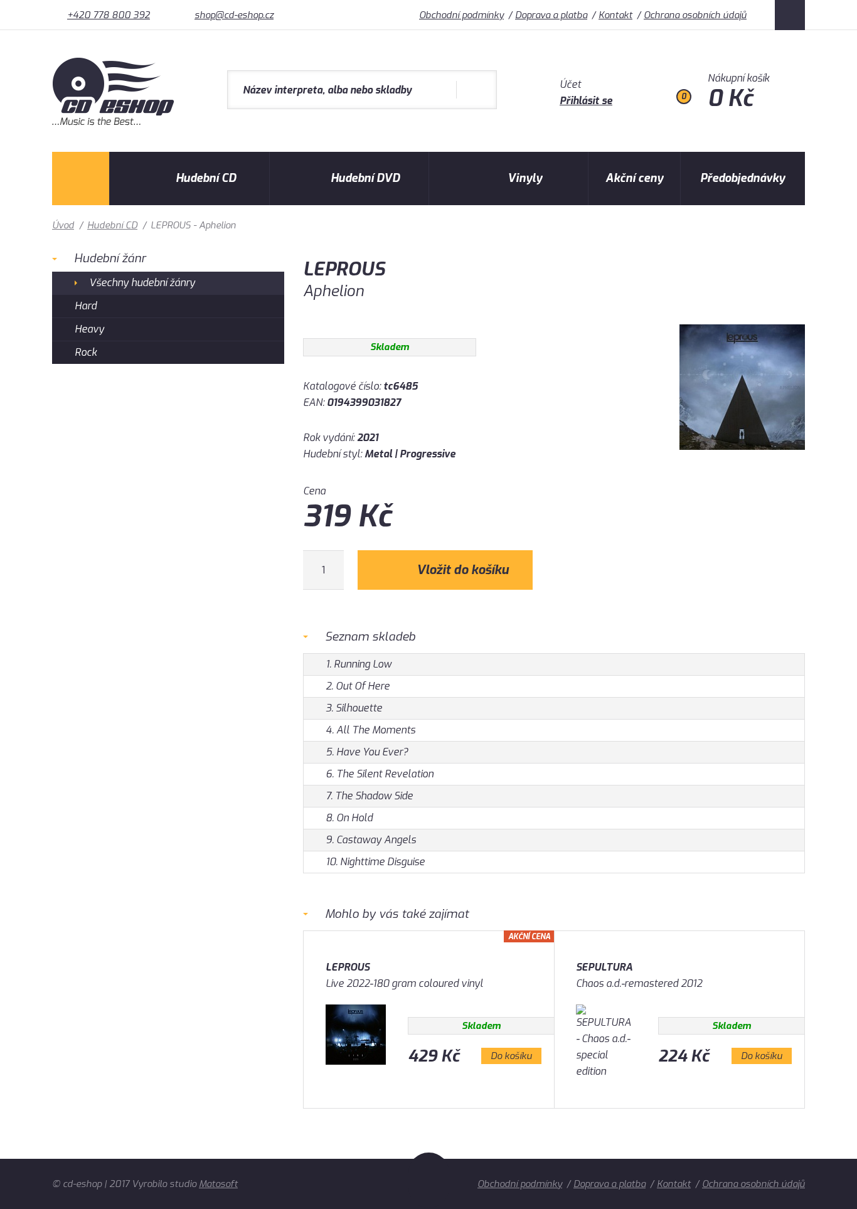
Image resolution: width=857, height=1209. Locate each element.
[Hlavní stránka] (114, 122)
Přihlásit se (586, 100)
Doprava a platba (551, 15)
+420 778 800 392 (108, 15)
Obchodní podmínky (461, 15)
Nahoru (428, 1180)
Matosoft (218, 1184)
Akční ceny (634, 178)
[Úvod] (80, 178)
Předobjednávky (742, 178)
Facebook (790, 15)
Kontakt (615, 15)
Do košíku (511, 1056)
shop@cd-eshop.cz (234, 15)
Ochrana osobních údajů (695, 15)
